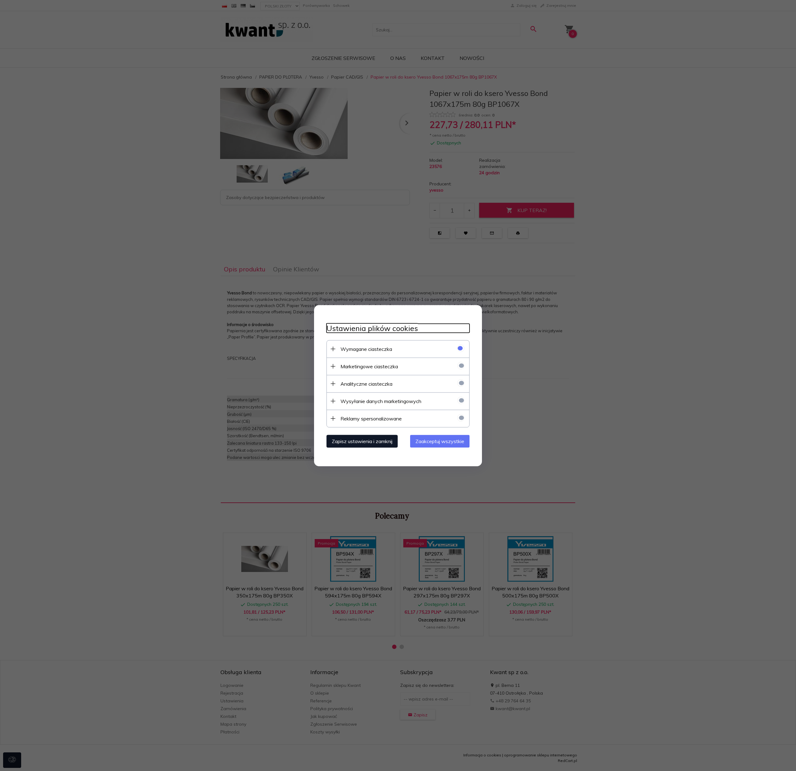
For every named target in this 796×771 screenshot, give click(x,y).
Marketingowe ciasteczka (369, 366)
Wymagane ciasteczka (366, 349)
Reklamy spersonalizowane (371, 418)
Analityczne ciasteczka (366, 383)
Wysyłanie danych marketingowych (380, 401)
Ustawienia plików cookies (372, 328)
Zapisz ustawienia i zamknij (362, 441)
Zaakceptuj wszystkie (439, 441)
